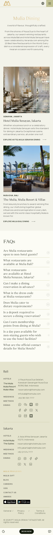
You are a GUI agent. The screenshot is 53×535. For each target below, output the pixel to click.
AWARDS (7, 497)
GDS (5, 488)
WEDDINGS (8, 397)
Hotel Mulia (8, 440)
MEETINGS (8, 401)
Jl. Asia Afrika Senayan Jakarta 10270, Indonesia (32, 438)
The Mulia (8, 383)
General (7, 511)
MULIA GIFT (9, 476)
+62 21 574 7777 (25, 452)
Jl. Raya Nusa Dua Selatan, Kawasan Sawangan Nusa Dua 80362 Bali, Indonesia (33, 382)
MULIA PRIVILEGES (12, 471)
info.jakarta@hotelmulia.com (32, 447)
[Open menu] (49, 3)
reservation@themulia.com (31, 389)
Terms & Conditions (40, 512)
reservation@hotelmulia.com (32, 443)
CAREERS (8, 484)
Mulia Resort (9, 386)
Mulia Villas (8, 389)
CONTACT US (9, 493)
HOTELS (7, 379)
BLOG (6, 480)
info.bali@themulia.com (29, 393)
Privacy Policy (20, 512)
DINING (6, 405)
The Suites (8, 443)
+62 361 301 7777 (26, 398)
